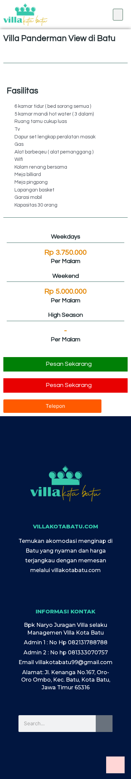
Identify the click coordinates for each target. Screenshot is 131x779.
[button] (118, 14)
